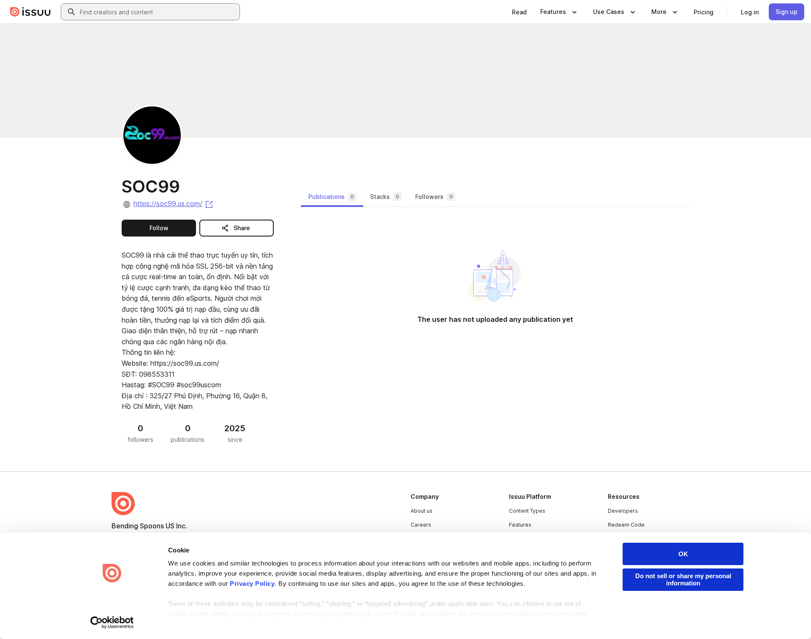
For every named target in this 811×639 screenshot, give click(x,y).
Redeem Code (626, 525)
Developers (623, 511)
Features (520, 525)
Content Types (527, 511)
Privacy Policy (252, 583)
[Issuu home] (30, 11)
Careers (421, 525)
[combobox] (158, 12)
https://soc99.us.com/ (173, 203)
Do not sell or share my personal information (683, 579)
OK (683, 553)
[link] (519, 11)
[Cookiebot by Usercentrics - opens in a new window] (112, 622)
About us (422, 511)
